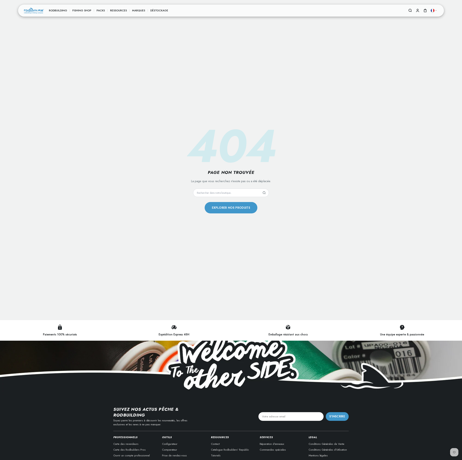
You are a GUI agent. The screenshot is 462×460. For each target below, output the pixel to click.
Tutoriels (216, 455)
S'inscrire (337, 416)
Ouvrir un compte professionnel (131, 455)
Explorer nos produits (231, 208)
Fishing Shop (81, 10)
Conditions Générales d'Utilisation (328, 450)
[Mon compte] (418, 10)
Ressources (118, 10)
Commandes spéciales (273, 450)
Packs (101, 10)
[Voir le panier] (425, 10)
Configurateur (169, 444)
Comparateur (169, 450)
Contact (215, 444)
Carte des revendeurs (125, 444)
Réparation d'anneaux (272, 444)
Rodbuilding (58, 10)
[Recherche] (264, 193)
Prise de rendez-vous (174, 455)
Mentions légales (318, 455)
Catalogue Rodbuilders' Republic (230, 450)
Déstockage (159, 10)
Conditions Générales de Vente (326, 444)
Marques (138, 10)
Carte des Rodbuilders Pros (129, 450)
